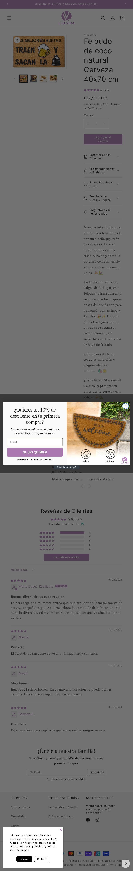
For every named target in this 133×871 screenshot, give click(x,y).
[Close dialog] (125, 406)
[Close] (61, 829)
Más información (19, 850)
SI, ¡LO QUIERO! (35, 452)
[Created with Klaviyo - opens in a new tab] (66, 467)
